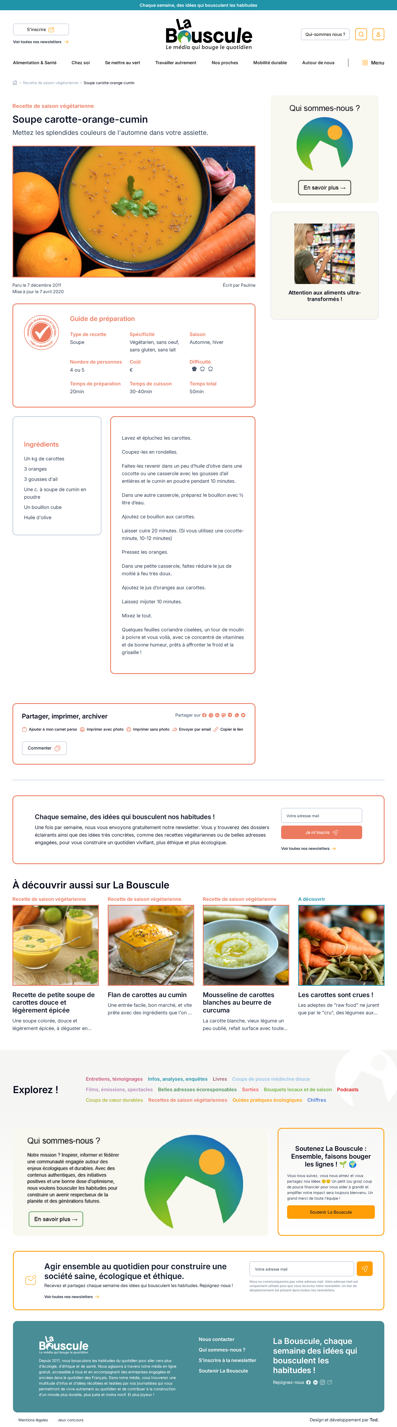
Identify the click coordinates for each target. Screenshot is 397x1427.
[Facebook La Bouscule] (204, 715)
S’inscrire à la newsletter (227, 1360)
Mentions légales (33, 1420)
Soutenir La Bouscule (331, 1212)
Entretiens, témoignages (114, 1079)
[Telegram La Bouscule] (230, 715)
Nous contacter (216, 1339)
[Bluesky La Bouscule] (243, 715)
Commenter (40, 748)
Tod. (374, 1419)
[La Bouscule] (209, 34)
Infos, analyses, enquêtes (178, 1079)
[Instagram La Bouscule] (211, 715)
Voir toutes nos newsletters (37, 41)
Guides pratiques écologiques (267, 1100)
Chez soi (81, 62)
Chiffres (316, 1100)
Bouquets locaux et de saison (298, 1089)
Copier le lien (231, 729)
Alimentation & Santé (34, 62)
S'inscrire (37, 29)
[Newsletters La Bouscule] (329, 1382)
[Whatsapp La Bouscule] (237, 715)
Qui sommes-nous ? (222, 1350)
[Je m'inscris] (365, 1268)
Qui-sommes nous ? (325, 34)
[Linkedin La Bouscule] (217, 715)
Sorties (250, 1089)
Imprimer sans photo (151, 729)
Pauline (248, 285)
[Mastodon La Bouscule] (224, 715)
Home (15, 82)
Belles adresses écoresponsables (197, 1089)
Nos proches (225, 62)
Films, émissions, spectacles (119, 1089)
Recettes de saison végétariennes (187, 1100)
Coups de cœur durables (114, 1100)
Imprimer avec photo (105, 729)
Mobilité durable (270, 62)
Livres (220, 1079)
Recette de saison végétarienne (50, 82)
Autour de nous (318, 62)
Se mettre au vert (122, 62)
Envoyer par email (195, 729)
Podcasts (348, 1089)
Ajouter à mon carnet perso (53, 729)
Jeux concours (70, 1420)
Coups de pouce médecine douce (271, 1079)
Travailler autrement (175, 62)
